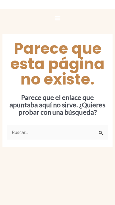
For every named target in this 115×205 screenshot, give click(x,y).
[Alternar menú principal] (57, 18)
